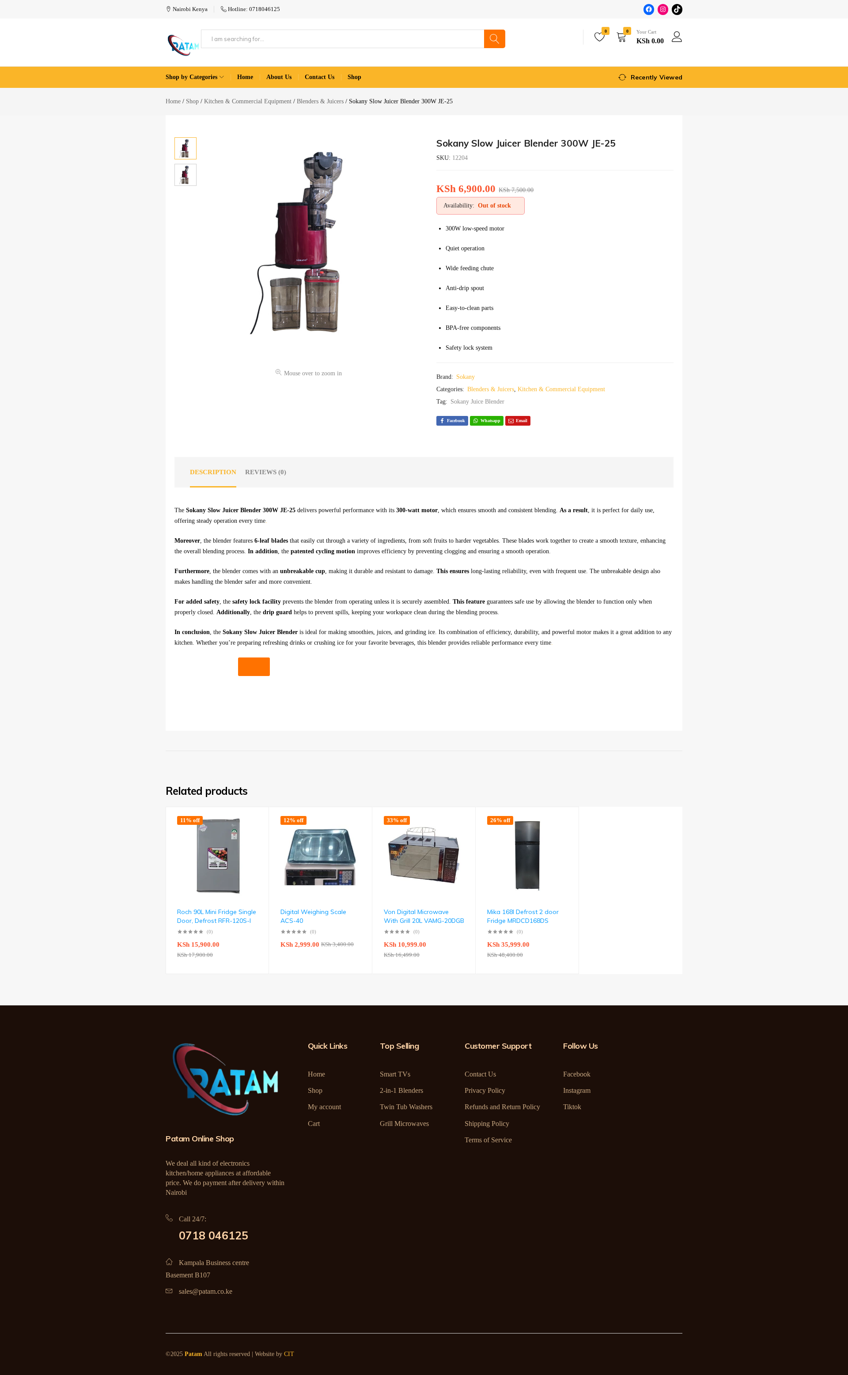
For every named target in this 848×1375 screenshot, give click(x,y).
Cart (314, 1123)
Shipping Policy (487, 1123)
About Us (279, 77)
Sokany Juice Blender (477, 401)
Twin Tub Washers (406, 1107)
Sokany (465, 377)
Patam (193, 1354)
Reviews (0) (265, 472)
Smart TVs (395, 1074)
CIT (289, 1354)
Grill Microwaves (404, 1123)
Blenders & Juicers (490, 389)
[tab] (213, 472)
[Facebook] (649, 9)
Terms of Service (488, 1140)
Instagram (577, 1090)
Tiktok (572, 1107)
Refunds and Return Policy (502, 1107)
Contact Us (319, 77)
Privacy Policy (485, 1090)
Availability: (458, 205)
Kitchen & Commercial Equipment (561, 389)
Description (213, 472)
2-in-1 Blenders (401, 1090)
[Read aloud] (254, 666)
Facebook (577, 1074)
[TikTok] (677, 9)
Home (245, 77)
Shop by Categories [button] (191, 77)
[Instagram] (663, 9)
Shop (354, 77)
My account (324, 1107)
